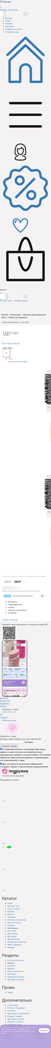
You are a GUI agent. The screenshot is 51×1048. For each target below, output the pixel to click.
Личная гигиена (14, 922)
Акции (10, 992)
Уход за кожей (13, 908)
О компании (12, 1005)
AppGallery (5, 703)
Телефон (29, 742)
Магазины (11, 973)
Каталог (4, 314)
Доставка (15, 979)
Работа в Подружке (16, 1007)
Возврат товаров (14, 1016)
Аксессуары (15, 314)
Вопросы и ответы (15, 1021)
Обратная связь (9, 720)
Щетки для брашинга (18, 317)
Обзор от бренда (10, 619)
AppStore (4, 698)
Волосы (10, 914)
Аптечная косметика (16, 919)
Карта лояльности (15, 971)
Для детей (12, 936)
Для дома (11, 930)
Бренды (10, 947)
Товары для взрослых (17, 941)
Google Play (5, 700)
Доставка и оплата (15, 1018)
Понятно (44, 1030)
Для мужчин (12, 933)
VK (1, 714)
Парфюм (11, 917)
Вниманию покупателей (18, 1013)
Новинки (11, 965)
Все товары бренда (11, 343)
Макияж (10, 911)
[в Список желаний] (6, 353)
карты (15, 976)
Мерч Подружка (14, 944)
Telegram (4, 717)
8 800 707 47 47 (9, 712)
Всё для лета (13, 905)
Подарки (11, 925)
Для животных (13, 939)
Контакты (11, 1010)
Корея (10, 903)
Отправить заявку (9, 745)
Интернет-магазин (15, 960)
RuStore (3, 706)
